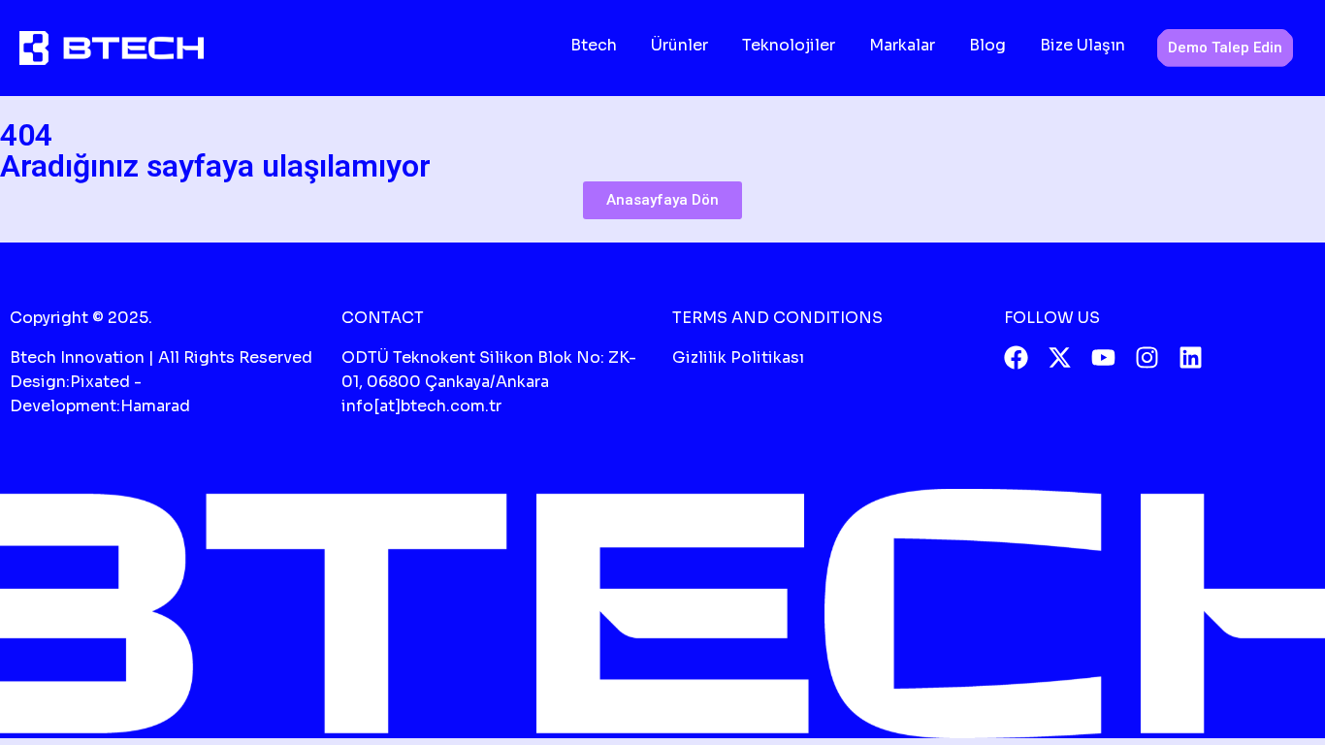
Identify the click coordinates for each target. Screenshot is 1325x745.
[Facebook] (1016, 357)
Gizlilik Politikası (738, 357)
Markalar (902, 45)
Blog (987, 45)
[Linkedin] (1191, 357)
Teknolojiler (788, 45)
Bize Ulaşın (1082, 45)
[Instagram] (1147, 357)
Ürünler (679, 45)
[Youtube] (1103, 357)
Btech (593, 45)
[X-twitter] (1060, 357)
